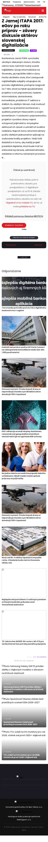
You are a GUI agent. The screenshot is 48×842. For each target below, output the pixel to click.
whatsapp (24, 51)
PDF (39, 2)
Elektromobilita (29, 2)
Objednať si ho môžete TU (19, 202)
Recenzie (32, 17)
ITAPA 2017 (24, 257)
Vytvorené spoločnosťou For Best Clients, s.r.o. (24, 807)
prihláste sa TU (27, 206)
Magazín (6, 17)
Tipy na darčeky (19, 17)
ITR (44, 2)
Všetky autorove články (24, 238)
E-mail (33, 51)
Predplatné (17, 2)
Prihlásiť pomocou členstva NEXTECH (24, 216)
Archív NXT (43, 17)
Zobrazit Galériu (14, 225)
